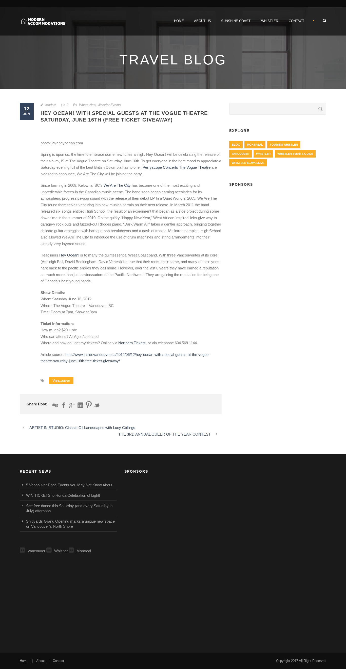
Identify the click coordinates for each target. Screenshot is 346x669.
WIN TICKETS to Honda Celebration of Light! (63, 495)
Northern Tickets (132, 343)
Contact (296, 21)
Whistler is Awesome (248, 162)
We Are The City (117, 185)
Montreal (255, 144)
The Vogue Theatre (194, 167)
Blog (236, 144)
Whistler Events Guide (295, 153)
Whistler (269, 21)
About (40, 661)
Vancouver (61, 380)
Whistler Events (109, 105)
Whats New (87, 105)
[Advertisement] (277, 228)
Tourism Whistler (284, 144)
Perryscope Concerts (160, 167)
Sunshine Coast (236, 21)
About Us (202, 21)
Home (179, 21)
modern (50, 105)
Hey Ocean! (69, 255)
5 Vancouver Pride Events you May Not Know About (69, 485)
